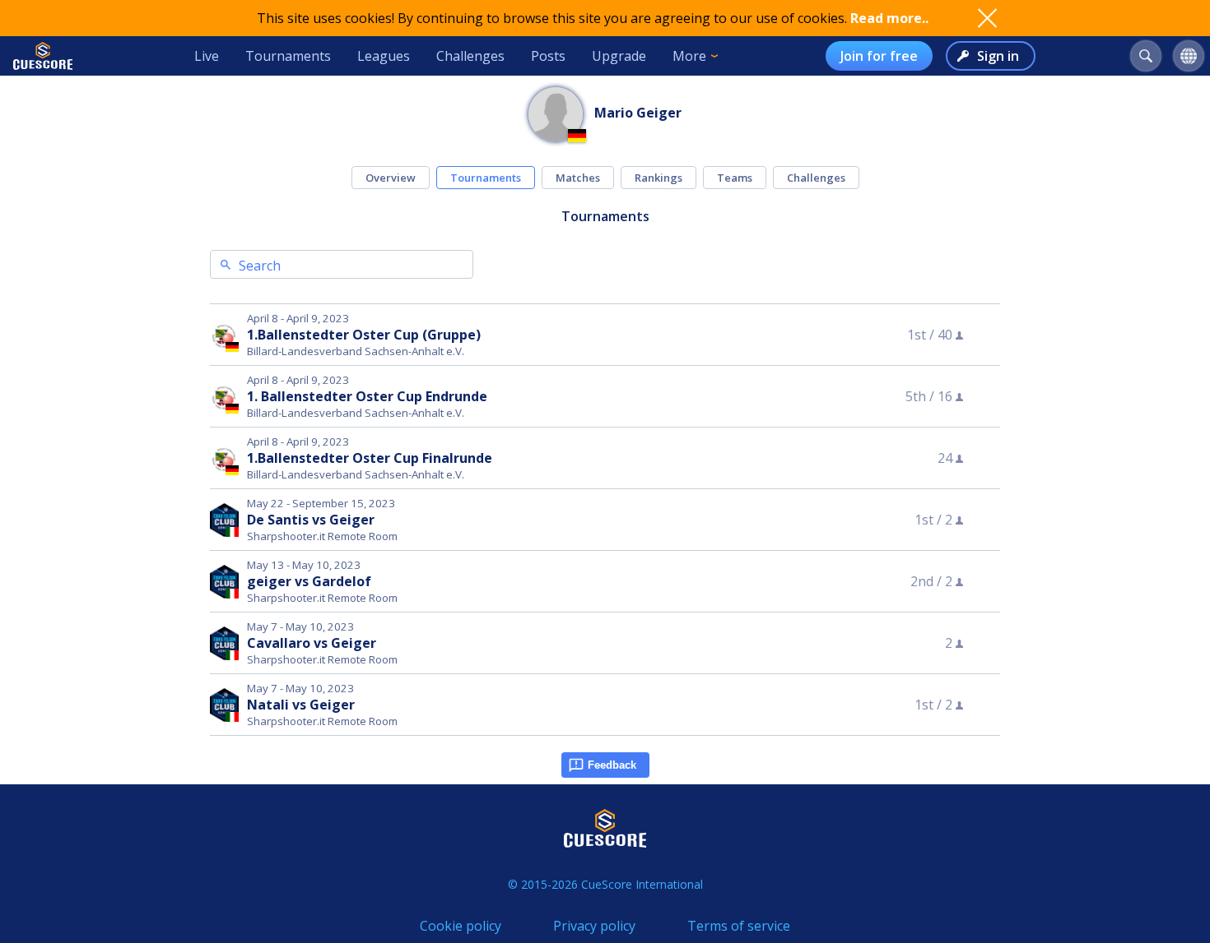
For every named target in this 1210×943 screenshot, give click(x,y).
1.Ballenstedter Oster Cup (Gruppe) (364, 335)
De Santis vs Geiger (311, 520)
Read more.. (889, 18)
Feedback (612, 765)
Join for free (879, 56)
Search (260, 266)
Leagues (383, 56)
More (689, 56)
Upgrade (619, 56)
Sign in (998, 56)
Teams (734, 177)
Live (206, 56)
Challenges (470, 56)
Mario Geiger (638, 113)
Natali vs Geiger (301, 705)
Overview (390, 177)
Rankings (658, 177)
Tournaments (288, 56)
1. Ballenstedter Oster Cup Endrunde (367, 396)
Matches (578, 177)
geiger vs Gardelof (309, 581)
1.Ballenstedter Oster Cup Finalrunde (369, 458)
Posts (548, 56)
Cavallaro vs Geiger (311, 643)
